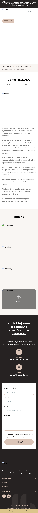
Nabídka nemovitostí (22, 66)
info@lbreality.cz (19, 375)
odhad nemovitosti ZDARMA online (21, 2)
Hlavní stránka (7, 66)
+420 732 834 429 (19, 359)
